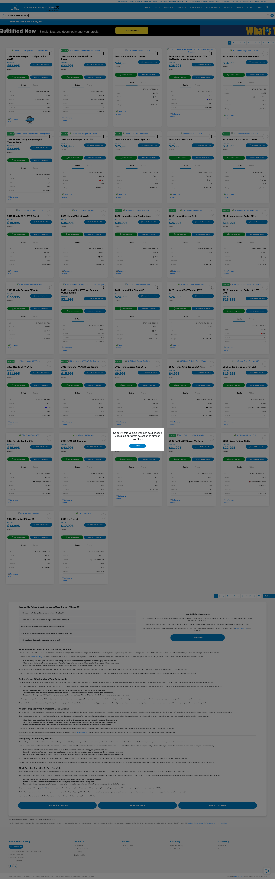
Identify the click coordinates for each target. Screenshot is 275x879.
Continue (137, 446)
